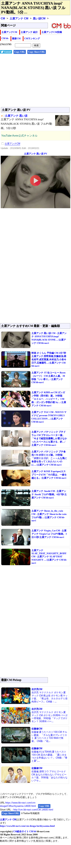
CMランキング (32, 38)
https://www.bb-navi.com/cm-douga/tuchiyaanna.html (27, 826)
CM (3, 18)
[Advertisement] (35, 82)
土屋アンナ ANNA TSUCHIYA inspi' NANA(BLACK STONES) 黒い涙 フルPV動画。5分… (33, 7)
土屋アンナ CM (19, 18)
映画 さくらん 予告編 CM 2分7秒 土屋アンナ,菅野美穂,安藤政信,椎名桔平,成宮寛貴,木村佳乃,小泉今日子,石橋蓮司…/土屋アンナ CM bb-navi (48, 359)
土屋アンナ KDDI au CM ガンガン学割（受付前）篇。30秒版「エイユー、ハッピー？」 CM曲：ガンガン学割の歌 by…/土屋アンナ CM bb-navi (48, 399)
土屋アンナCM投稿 (52, 32)
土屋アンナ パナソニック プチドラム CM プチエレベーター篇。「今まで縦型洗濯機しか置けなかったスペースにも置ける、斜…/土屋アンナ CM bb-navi (49, 438)
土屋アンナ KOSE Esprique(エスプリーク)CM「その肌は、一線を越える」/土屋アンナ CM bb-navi (49, 474)
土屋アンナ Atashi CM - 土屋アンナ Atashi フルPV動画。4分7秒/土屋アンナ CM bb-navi (49, 494)
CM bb (4, 38)
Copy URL (19, 51)
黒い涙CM (39, 18)
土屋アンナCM (9, 32)
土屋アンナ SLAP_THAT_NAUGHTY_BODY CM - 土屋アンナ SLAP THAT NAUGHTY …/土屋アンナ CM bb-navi (49, 556)
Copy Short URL (36, 51)
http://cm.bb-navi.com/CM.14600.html (33, 809)
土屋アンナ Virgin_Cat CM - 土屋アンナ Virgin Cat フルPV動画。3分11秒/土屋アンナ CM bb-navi (49, 533)
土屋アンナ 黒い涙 (16, 115)
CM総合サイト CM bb (24, 831)
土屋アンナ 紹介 (29, 32)
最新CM (16, 38)
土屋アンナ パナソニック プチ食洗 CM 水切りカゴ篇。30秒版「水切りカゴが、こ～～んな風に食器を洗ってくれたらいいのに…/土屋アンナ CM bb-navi (49, 458)
